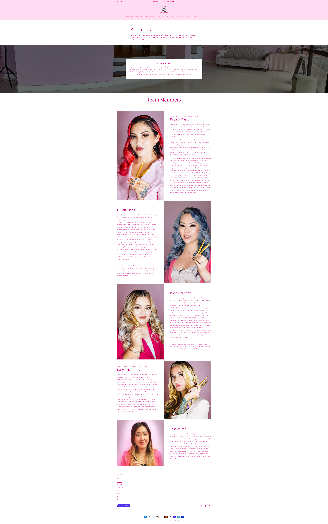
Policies (119, 496)
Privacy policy (175, 520)
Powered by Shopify (166, 520)
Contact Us (120, 491)
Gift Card (119, 493)
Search (119, 499)
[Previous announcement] (146, 1)
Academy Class (121, 488)
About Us (119, 481)
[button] (119, 9)
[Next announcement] (182, 1)
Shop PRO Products (122, 484)
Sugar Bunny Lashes (157, 520)
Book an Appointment (123, 478)
